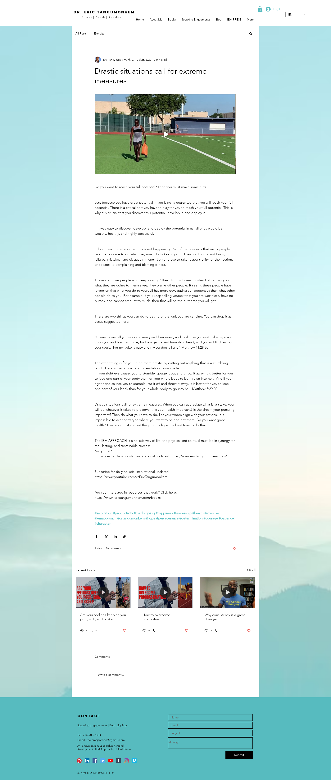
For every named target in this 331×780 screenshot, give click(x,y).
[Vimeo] (134, 760)
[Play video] (165, 134)
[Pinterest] (79, 760)
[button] (260, 9)
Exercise (99, 33)
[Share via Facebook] (96, 536)
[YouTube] (110, 760)
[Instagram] (126, 760)
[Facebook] (95, 760)
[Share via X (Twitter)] (106, 536)
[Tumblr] (118, 760)
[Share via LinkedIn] (115, 536)
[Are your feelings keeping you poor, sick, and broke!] (103, 592)
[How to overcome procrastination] (165, 592)
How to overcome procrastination (156, 617)
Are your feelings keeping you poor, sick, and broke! (103, 617)
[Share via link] (124, 536)
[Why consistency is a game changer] (227, 592)
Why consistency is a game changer (225, 617)
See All (251, 569)
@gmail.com (116, 740)
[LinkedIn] (87, 760)
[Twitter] (102, 760)
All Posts (80, 33)
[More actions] (234, 59)
